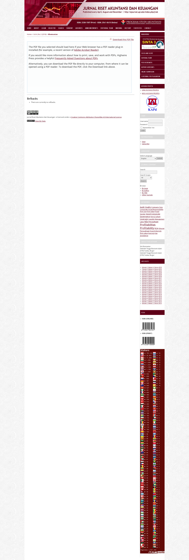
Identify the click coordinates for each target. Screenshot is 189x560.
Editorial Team (107, 28)
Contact (148, 28)
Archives (79, 28)
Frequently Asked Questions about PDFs (76, 58)
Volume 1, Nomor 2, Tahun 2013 (152, 301)
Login (44, 28)
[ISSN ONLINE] (148, 331)
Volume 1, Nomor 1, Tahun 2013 (152, 303)
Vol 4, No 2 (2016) (39, 34)
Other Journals (147, 195)
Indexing (118, 28)
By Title (144, 193)
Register (52, 28)
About (36, 28)
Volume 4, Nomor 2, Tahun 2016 (152, 285)
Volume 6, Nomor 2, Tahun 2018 (152, 274)
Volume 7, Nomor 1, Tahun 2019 (152, 271)
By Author (145, 190)
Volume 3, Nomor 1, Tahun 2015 (152, 292)
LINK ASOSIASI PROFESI (150, 90)
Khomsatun (53, 34)
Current (69, 28)
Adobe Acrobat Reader (86, 49)
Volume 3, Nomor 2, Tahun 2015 (152, 291)
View (143, 142)
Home (29, 28)
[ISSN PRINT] (148, 346)
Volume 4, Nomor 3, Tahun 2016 (152, 283)
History (128, 28)
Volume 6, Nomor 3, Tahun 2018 (152, 273)
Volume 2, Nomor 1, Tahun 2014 (152, 298)
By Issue (145, 188)
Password (143, 124)
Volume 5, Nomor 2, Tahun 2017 (152, 280)
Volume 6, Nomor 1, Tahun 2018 (152, 276)
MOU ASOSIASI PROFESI (150, 93)
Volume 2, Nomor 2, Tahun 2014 (152, 296)
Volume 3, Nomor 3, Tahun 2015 (152, 289)
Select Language (146, 156)
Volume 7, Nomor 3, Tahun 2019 (152, 267)
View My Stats (40, 121)
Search (61, 28)
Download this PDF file (123, 39)
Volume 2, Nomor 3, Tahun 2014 (152, 294)
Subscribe (145, 144)
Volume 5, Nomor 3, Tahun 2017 (152, 278)
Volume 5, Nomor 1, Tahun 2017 (152, 282)
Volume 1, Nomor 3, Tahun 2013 (152, 300)
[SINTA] (153, 49)
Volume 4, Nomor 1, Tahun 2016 (152, 287)
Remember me (148, 128)
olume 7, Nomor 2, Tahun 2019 (152, 269)
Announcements (91, 28)
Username (144, 121)
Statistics (138, 28)
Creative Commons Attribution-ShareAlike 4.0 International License (96, 117)
